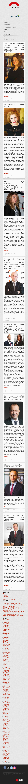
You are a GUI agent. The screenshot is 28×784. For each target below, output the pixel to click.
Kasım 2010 (6, 750)
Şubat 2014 (6, 726)
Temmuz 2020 (6, 668)
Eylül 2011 (5, 745)
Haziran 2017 (6, 696)
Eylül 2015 (5, 711)
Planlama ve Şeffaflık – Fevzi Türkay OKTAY (14, 466)
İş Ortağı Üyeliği (9, 39)
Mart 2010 (5, 754)
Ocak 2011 (5, 749)
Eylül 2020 (5, 667)
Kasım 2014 (6, 717)
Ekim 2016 (5, 701)
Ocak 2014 (5, 727)
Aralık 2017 (6, 692)
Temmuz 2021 (6, 660)
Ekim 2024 (5, 634)
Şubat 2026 (6, 623)
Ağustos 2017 (6, 694)
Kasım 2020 (6, 666)
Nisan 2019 (6, 679)
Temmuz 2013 (6, 731)
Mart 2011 (5, 747)
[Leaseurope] (14, 20)
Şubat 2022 (6, 656)
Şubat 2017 (6, 698)
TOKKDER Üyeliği (10, 27)
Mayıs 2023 (6, 645)
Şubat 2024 (6, 640)
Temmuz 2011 (6, 746)
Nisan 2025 (6, 630)
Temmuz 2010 (6, 753)
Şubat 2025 (6, 632)
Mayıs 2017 (6, 697)
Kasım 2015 (6, 709)
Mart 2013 (5, 735)
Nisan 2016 (6, 705)
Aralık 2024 (6, 633)
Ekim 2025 (5, 626)
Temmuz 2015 (6, 712)
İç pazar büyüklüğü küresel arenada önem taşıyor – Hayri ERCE (14, 398)
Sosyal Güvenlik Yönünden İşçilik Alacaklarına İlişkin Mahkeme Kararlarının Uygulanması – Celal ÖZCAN (13, 616)
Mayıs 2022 (6, 653)
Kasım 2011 (6, 743)
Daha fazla (6, 96)
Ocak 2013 (5, 738)
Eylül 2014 (5, 719)
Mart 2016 (5, 706)
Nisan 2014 (6, 724)
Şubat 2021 (6, 664)
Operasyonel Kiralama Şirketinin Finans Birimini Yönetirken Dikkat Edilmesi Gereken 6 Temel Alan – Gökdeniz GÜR (14, 263)
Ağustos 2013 (6, 730)
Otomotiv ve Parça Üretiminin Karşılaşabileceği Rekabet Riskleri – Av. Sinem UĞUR (14, 185)
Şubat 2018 (6, 689)
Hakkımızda (7, 24)
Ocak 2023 (5, 648)
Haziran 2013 (6, 732)
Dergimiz (6, 29)
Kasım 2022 (6, 649)
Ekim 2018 (5, 683)
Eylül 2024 (5, 636)
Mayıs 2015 (6, 713)
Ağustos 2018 (6, 685)
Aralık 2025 (6, 625)
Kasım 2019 (6, 674)
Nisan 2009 (6, 758)
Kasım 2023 (6, 641)
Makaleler (7, 34)
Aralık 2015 (6, 708)
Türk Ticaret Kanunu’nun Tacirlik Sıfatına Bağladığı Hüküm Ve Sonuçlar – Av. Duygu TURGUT (14, 47)
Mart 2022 (5, 655)
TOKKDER (8, 98)
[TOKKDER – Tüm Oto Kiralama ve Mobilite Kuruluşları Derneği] (14, 6)
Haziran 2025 (6, 629)
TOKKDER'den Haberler (9, 599)
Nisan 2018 (6, 687)
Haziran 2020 (6, 670)
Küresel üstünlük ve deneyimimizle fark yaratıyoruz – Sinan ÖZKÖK (14, 518)
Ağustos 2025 (6, 628)
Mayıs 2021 (6, 662)
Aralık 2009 (6, 756)
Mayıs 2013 (6, 734)
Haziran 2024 (6, 637)
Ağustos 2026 (6, 619)
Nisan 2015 (6, 715)
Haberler (6, 32)
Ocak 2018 (5, 690)
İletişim (6, 36)
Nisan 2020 (6, 671)
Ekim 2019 (5, 675)
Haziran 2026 (6, 621)
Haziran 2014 (6, 721)
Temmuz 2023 (6, 644)
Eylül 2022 (5, 651)
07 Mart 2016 (15, 98)
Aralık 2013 (6, 728)
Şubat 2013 (6, 736)
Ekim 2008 (5, 761)
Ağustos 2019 (6, 677)
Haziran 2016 (6, 704)
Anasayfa (6, 22)
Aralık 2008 (6, 760)
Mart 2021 (5, 663)
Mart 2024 (5, 638)
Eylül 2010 (5, 751)
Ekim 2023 (5, 642)
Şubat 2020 (6, 672)
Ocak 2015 (5, 716)
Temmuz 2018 (6, 686)
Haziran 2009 (6, 757)
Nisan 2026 (6, 622)
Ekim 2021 (5, 659)
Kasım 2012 (6, 739)
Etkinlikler (5, 593)
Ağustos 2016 (6, 702)
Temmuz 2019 (6, 678)
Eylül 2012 (5, 741)
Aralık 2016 (6, 700)
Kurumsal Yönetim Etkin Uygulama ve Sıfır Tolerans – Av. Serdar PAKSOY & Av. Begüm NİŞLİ (14, 328)
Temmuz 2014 (6, 720)
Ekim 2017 (5, 693)
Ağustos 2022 (6, 652)
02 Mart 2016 (15, 509)
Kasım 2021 (6, 657)
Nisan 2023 (6, 647)
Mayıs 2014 (6, 723)
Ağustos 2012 (6, 742)
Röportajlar (8, 589)
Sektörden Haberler (7, 598)
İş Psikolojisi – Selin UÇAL (14, 105)
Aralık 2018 (6, 682)
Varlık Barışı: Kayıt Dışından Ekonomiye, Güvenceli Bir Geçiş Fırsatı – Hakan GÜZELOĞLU (12, 609)
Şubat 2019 (6, 681)
